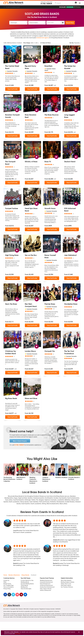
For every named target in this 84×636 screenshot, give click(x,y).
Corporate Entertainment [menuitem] (46, 582)
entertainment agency (42, 38)
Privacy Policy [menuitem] (7, 588)
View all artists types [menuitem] (26, 588)
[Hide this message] (79, 632)
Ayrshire (30, 498)
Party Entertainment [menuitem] (45, 583)
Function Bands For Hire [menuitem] (27, 580)
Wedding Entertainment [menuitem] (46, 580)
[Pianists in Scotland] (61, 469)
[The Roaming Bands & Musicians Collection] (10, 469)
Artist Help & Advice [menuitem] (66, 585)
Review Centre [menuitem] (7, 583)
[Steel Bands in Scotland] (22, 469)
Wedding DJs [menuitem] (24, 587)
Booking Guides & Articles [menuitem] (67, 582)
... (9, 81)
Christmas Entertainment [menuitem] (46, 585)
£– (30, 43)
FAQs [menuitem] (4, 582)
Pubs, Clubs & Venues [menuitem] (45, 588)
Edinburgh (28, 500)
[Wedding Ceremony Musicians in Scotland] (35, 469)
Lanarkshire (60, 500)
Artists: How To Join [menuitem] (66, 583)
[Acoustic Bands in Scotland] (74, 469)
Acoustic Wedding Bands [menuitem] (27, 583)
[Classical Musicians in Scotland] (48, 469)
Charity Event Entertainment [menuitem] (47, 587)
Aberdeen (73, 496)
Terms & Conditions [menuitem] (8, 587)
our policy (17, 633)
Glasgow (41, 500)
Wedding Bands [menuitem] (25, 582)
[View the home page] (13, 3)
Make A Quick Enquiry (20, 441)
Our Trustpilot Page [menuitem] (8, 585)
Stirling (44, 504)
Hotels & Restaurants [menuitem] (45, 590)
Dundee (56, 498)
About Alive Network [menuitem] (66, 580)
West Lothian (63, 504)
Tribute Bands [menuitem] (24, 585)
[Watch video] (17, 61)
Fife (37, 500)
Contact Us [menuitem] (6, 580)
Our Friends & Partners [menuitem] (67, 587)
